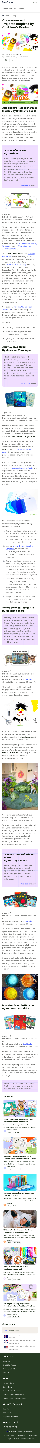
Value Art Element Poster (22, 468)
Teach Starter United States (13, 1395)
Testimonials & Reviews (11, 1369)
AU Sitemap (33, 1435)
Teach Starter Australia (12, 1391)
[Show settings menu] (32, 102)
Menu (35, 3)
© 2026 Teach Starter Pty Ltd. (24, 1439)
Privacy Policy (21, 1435)
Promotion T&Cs (8, 1435)
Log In (10, 1439)
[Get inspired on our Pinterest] (16, 1427)
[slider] (18, 102)
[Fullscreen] (36, 102)
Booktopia (25, 185)
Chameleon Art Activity (16, 264)
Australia (12, 1432)
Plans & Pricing (8, 1383)
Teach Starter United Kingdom (14, 1399)
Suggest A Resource (10, 1417)
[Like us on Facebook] (10, 1427)
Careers (6, 1373)
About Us (6, 1361)
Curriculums (7, 1387)
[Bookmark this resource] (6, 60)
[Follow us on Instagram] (7, 1427)
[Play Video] (4, 102)
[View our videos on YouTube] (13, 1427)
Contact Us (7, 1413)
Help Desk (6, 1409)
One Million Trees (9, 1365)
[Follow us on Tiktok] (4, 1427)
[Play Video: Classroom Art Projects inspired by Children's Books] (20, 92)
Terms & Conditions (25, 1432)
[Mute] (28, 102)
